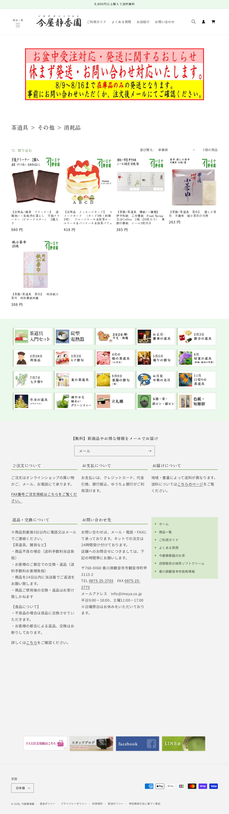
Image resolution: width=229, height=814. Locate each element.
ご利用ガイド (169, 540)
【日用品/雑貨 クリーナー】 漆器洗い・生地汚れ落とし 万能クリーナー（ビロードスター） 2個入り (35, 217)
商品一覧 (165, 532)
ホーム (164, 524)
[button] (18, 25)
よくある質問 (169, 547)
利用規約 (97, 803)
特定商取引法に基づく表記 (144, 803)
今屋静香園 (28, 803)
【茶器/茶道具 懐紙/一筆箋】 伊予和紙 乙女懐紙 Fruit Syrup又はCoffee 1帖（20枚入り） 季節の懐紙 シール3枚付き (140, 217)
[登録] (150, 451)
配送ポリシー (116, 803)
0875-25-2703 (101, 580)
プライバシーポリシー (74, 803)
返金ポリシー (47, 803)
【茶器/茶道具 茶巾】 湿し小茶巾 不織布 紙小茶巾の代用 (192, 214)
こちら (31, 642)
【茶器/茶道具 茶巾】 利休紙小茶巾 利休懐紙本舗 (35, 296)
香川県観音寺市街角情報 (177, 571)
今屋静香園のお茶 (172, 555)
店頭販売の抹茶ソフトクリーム (182, 563)
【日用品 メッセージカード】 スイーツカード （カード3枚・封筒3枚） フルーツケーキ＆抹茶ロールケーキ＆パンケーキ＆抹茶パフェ (88, 217)
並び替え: (147, 149)
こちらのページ (190, 484)
